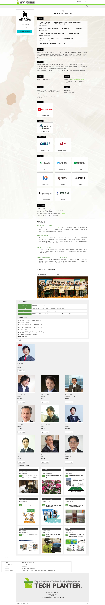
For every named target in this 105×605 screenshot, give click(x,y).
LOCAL (41, 6)
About (20, 6)
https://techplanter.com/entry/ (77, 79)
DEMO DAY (34, 6)
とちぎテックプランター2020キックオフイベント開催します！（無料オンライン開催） (59, 33)
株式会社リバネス (55, 592)
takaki (40, 25)
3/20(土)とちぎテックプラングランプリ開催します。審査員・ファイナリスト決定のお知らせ (61, 28)
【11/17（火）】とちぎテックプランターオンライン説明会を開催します (56, 38)
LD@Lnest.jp (63, 213)
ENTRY (26, 6)
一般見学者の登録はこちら (25, 31)
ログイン (86, 1)
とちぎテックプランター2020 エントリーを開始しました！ (53, 43)
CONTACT (60, 6)
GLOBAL (49, 6)
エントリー (86, 603)
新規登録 (79, 1)
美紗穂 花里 (41, 35)
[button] (86, 6)
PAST (54, 6)
